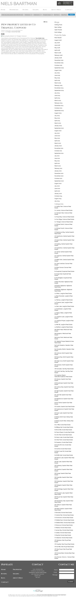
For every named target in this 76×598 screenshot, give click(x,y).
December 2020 (58, 173)
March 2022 (57, 143)
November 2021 (58, 148)
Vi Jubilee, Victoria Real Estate (62, 532)
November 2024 (58, 88)
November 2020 (58, 176)
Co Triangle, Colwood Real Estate (12, 31)
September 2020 (59, 181)
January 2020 (58, 193)
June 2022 (57, 135)
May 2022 (57, 138)
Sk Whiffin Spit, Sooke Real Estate (63, 455)
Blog (45, 10)
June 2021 (57, 158)
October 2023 (58, 108)
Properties (17, 569)
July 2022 (57, 133)
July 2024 (57, 93)
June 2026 (57, 45)
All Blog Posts (58, 24)
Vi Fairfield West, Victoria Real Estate (64, 522)
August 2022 (57, 130)
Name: (56, 569)
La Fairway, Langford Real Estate (63, 300)
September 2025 (59, 68)
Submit (70, 581)
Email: (55, 572)
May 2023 (57, 118)
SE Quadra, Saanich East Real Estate (64, 406)
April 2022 (57, 140)
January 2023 (58, 125)
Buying (4, 574)
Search (71, 14)
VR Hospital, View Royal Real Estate (64, 544)
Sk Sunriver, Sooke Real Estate (62, 448)
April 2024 (57, 98)
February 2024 (58, 103)
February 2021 (58, 168)
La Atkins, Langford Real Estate (63, 293)
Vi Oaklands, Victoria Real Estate (63, 537)
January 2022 (58, 145)
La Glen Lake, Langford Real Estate (64, 306)
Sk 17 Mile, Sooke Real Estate (62, 424)
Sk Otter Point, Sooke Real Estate (63, 440)
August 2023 (57, 113)
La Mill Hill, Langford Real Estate (63, 324)
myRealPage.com (38, 591)
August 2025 (57, 70)
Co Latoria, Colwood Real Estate (63, 210)
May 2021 (57, 161)
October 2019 (58, 196)
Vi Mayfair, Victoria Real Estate (62, 535)
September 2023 (59, 110)
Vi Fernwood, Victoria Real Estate (63, 525)
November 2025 (58, 63)
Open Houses (58, 29)
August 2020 (58, 183)
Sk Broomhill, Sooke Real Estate (63, 429)
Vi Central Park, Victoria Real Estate (64, 515)
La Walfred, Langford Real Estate (63, 327)
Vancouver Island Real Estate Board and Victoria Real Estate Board (51, 594)
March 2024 (57, 100)
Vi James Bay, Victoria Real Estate (63, 530)
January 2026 (58, 57)
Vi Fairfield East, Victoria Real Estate (64, 520)
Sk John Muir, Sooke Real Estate (63, 434)
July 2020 (57, 186)
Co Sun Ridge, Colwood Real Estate (64, 219)
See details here (40, 38)
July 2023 (57, 115)
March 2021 (57, 166)
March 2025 (57, 83)
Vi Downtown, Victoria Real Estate (63, 517)
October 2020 (58, 178)
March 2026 (57, 52)
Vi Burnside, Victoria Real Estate (63, 512)
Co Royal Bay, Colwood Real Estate (64, 217)
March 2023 (57, 123)
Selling (16, 574)
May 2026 (57, 47)
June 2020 (57, 188)
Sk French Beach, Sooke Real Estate (64, 432)
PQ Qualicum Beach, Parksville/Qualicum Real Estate (63, 375)
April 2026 (57, 50)
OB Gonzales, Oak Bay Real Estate (64, 368)
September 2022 (59, 128)
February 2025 (58, 85)
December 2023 (58, 105)
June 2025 (57, 75)
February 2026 (58, 55)
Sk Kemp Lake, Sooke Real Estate (63, 437)
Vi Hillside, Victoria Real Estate (62, 527)
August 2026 (58, 40)
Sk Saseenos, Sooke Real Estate (63, 442)
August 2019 (57, 198)
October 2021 (58, 150)
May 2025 (57, 78)
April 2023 (57, 120)
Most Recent (58, 37)
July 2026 (57, 42)
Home (3, 10)
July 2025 (57, 73)
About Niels (18, 578)
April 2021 (57, 163)
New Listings (58, 27)
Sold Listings (58, 32)
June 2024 (57, 95)
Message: (55, 575)
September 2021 (59, 153)
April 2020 (57, 191)
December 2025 (58, 60)
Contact (69, 10)
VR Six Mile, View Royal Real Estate (64, 546)
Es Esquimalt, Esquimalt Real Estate (64, 271)
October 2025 (58, 65)
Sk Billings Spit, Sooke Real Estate (63, 427)
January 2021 (58, 171)
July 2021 (57, 156)
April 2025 (57, 80)
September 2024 (59, 90)
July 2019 (57, 201)
